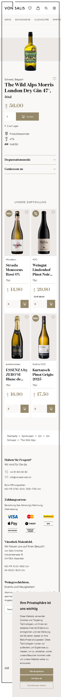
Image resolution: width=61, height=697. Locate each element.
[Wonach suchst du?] (46, 8)
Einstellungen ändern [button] (36, 685)
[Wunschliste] (30, 8)
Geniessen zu (14, 169)
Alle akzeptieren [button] (36, 671)
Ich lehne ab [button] (36, 678)
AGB (7, 667)
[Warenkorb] (38, 8)
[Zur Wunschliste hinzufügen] (54, 79)
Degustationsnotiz (17, 159)
